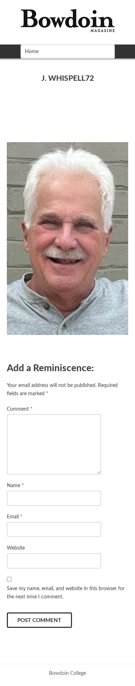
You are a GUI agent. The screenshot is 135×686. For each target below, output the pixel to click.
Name (15, 485)
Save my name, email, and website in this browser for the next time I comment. (66, 592)
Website (16, 548)
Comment (19, 409)
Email (14, 516)
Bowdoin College (67, 673)
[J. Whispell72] (68, 238)
